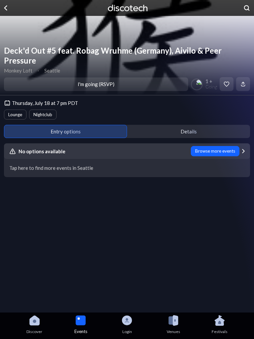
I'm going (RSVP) (96, 84)
